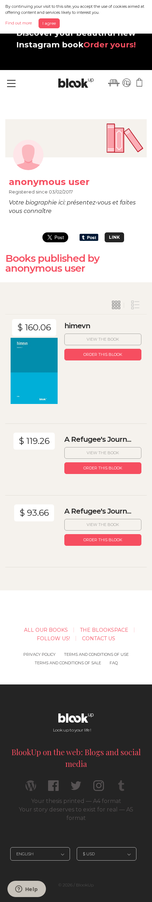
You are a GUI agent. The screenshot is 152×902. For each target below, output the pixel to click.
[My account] (126, 82)
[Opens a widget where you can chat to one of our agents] (26, 889)
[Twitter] (76, 788)
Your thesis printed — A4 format (76, 801)
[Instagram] (98, 788)
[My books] (113, 82)
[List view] (135, 305)
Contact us (98, 638)
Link (114, 237)
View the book (103, 339)
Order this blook (102, 354)
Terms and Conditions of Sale (68, 662)
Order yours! (109, 45)
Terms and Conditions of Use (96, 654)
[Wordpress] (30, 788)
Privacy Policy (39, 654)
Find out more (18, 23)
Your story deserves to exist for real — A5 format (76, 813)
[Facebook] (53, 788)
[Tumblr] (121, 788)
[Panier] (139, 82)
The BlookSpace (104, 630)
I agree (49, 23)
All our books (46, 630)
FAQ (114, 662)
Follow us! (53, 638)
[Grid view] (116, 305)
